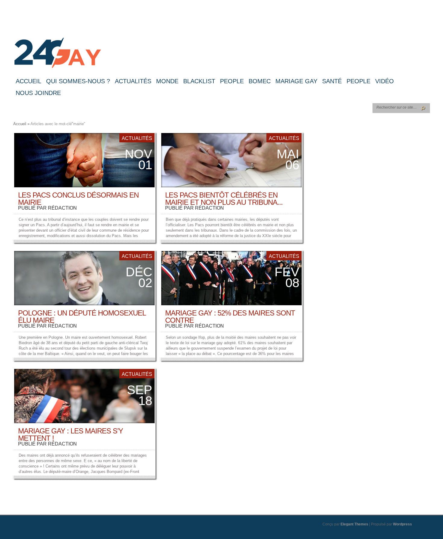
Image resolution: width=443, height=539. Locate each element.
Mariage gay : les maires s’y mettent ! (70, 434)
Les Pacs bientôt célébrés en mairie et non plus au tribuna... (224, 198)
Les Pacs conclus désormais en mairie (78, 198)
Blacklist (199, 81)
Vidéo (384, 81)
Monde (167, 81)
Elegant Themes (354, 524)
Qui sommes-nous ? (78, 81)
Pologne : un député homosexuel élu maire (82, 316)
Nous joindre (38, 93)
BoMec (260, 81)
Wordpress (402, 524)
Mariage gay (296, 81)
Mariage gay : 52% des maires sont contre (230, 316)
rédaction (62, 208)
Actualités (133, 81)
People (232, 81)
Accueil (28, 81)
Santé (332, 81)
